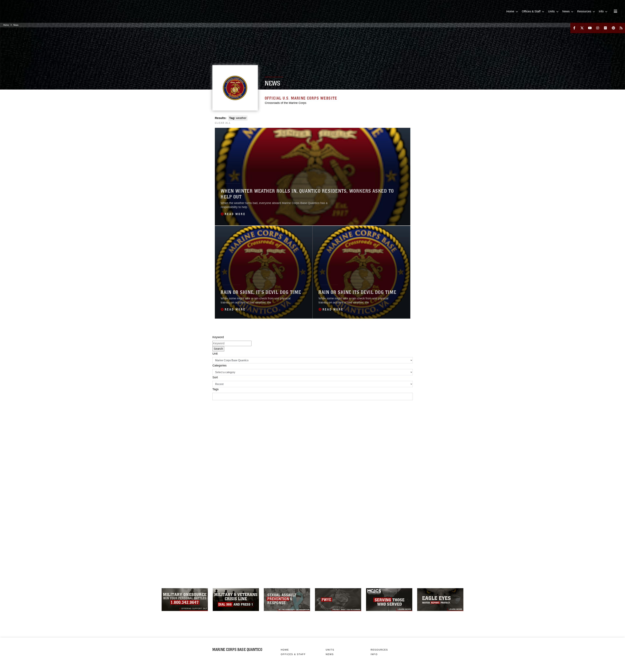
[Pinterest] (613, 28)
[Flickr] (605, 28)
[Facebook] (574, 28)
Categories (219, 365)
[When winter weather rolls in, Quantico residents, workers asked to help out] (312, 176)
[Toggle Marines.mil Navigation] (615, 11)
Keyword (218, 337)
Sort (215, 377)
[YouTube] (590, 28)
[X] (582, 28)
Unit (215, 353)
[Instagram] (598, 28)
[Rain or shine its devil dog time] (361, 272)
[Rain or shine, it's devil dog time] (263, 272)
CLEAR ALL (223, 123)
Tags (215, 389)
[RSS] (621, 28)
